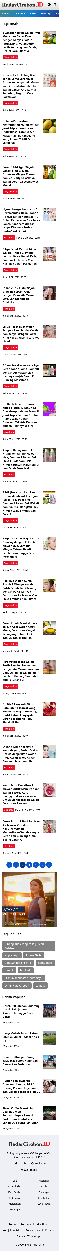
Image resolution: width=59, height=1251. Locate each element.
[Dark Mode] (49, 5)
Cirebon (8, 809)
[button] (6, 13)
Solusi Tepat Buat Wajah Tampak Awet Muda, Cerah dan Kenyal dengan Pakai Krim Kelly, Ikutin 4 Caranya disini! (21, 334)
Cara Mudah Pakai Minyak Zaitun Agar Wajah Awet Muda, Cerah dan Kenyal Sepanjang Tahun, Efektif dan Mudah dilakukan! (20, 630)
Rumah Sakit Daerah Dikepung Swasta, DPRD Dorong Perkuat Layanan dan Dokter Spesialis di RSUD (21, 1086)
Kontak (49, 1230)
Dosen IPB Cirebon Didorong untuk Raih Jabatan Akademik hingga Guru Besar (21, 1011)
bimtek (9, 970)
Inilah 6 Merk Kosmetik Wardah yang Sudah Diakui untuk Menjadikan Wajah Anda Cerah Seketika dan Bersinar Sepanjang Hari (21, 754)
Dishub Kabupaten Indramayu (23, 978)
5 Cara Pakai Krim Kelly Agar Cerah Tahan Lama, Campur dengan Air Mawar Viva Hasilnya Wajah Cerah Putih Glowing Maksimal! (21, 373)
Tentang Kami (34, 1230)
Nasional (20, 13)
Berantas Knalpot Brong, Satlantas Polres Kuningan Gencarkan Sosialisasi (20, 1060)
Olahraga (46, 13)
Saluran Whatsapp (28, 1236)
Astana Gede (33, 955)
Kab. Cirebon (15, 1192)
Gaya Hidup (10, 57)
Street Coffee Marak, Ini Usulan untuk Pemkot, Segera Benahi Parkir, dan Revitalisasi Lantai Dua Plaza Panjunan (21, 1115)
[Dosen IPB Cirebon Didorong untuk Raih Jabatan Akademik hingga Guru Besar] (49, 1011)
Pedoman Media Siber (34, 1224)
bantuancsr (45, 963)
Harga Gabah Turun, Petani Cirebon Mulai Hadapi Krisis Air (21, 1036)
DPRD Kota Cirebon (17, 985)
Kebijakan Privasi (13, 1230)
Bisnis (33, 13)
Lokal (5, 13)
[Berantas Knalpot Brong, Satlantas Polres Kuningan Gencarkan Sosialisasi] (49, 1062)
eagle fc (40, 985)
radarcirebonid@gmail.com (30, 1163)
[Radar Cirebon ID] (22, 4)
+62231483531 (29, 1169)
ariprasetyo (12, 955)
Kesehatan (44, 1197)
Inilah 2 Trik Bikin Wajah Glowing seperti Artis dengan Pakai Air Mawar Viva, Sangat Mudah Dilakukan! (19, 295)
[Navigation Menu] (55, 5)
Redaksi (13, 1224)
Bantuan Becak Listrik (18, 963)
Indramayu (15, 1197)
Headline (9, 237)
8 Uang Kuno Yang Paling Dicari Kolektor (24, 945)
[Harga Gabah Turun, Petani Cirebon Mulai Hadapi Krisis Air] (49, 1038)
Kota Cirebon (15, 1186)
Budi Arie (25, 970)
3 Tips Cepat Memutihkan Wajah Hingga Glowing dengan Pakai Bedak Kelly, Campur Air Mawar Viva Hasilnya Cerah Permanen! (20, 256)
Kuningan (15, 1209)
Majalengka (15, 1203)
